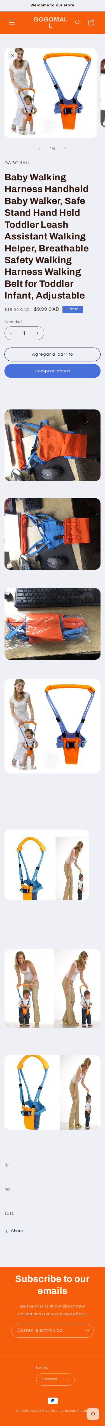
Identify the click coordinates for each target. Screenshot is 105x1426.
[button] (11, 22)
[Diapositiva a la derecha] (65, 149)
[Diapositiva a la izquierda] (40, 149)
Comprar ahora (52, 371)
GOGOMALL (41, 1410)
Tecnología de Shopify (70, 1410)
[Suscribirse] (87, 1331)
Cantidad (13, 322)
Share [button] (17, 1231)
